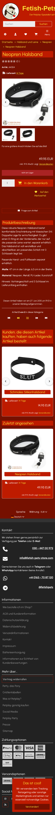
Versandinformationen (16, 633)
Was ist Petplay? (12, 698)
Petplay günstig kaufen (16, 705)
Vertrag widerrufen (15, 679)
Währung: (34, 511)
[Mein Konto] (15, 34)
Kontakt (7, 639)
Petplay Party (10, 718)
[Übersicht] (27, 318)
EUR (42, 512)
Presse (6, 724)
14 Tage (20, 73)
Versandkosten (46, 164)
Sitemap (8, 730)
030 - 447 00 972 (42, 548)
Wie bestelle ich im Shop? (17, 607)
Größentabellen (12, 692)
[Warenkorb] (36, 34)
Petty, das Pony (11, 685)
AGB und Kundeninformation (19, 613)
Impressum (9, 645)
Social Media (10, 711)
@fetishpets (46, 587)
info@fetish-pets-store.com (36, 557)
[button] (9, 134)
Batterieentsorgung (14, 652)
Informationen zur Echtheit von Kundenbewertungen (20, 660)
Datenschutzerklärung (15, 620)
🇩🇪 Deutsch (16, 517)
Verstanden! (32, 806)
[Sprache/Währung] (5, 34)
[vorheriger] (18, 318)
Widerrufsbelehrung (14, 626)
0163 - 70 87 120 (41, 577)
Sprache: (21, 511)
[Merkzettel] (26, 34)
